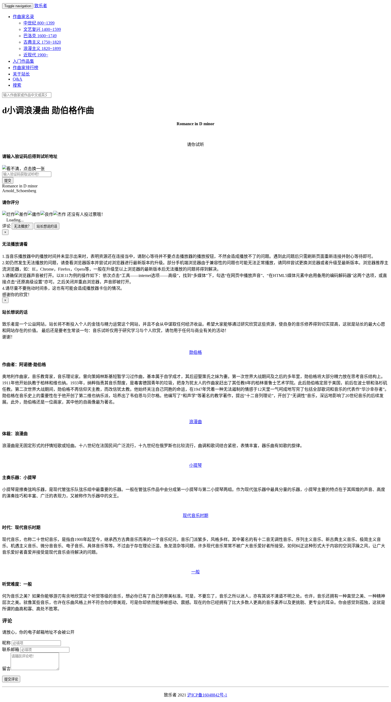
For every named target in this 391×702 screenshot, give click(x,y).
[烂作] (8, 214)
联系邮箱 (10, 649)
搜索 (17, 85)
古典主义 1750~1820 (42, 42)
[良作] (46, 214)
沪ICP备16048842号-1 (207, 695)
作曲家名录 (23, 16)
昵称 (6, 643)
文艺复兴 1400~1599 (42, 29)
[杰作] (59, 214)
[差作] (21, 214)
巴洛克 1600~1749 (40, 35)
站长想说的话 (46, 226)
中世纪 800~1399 (39, 23)
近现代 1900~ (35, 55)
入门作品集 (23, 61)
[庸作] (34, 214)
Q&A (17, 79)
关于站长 (21, 74)
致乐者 (40, 5)
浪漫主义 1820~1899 (42, 48)
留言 (6, 668)
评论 (6, 226)
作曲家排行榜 (25, 67)
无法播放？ (22, 226)
